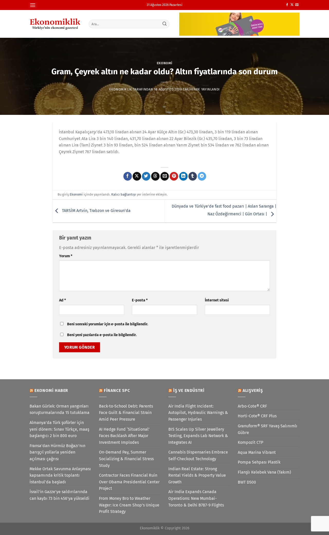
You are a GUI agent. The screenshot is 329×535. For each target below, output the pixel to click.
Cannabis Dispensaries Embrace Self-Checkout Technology (198, 455)
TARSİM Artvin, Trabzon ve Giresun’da (96, 210)
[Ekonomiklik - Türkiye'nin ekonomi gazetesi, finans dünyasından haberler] (55, 23)
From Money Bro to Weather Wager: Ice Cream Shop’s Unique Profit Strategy (129, 505)
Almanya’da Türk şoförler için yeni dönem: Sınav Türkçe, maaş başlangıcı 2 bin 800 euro (59, 429)
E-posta (140, 300)
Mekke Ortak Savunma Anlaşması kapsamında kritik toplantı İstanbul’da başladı (60, 475)
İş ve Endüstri (189, 390)
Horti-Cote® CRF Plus (257, 415)
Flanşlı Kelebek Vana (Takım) (264, 472)
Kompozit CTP (250, 442)
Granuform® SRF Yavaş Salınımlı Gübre (267, 429)
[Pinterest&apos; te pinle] (174, 176)
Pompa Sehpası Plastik (259, 462)
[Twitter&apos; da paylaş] (146, 176)
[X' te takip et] (292, 5)
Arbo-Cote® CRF (252, 406)
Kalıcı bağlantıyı (123, 194)
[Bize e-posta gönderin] (296, 5)
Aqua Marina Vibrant (257, 452)
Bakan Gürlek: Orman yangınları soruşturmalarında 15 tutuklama (59, 409)
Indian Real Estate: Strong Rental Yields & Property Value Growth (197, 475)
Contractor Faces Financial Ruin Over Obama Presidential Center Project (129, 482)
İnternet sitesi (217, 300)
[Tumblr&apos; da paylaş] (192, 176)
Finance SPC (117, 390)
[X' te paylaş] (137, 176)
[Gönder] (164, 24)
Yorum (65, 256)
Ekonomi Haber (51, 390)
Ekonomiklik (120, 89)
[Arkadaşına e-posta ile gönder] (164, 176)
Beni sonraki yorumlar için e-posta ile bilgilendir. (107, 324)
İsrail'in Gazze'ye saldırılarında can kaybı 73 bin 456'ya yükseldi (59, 495)
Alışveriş (253, 390)
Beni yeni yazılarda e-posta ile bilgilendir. (101, 335)
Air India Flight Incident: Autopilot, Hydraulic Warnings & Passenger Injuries (198, 413)
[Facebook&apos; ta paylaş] (127, 176)
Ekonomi (164, 63)
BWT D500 (247, 482)
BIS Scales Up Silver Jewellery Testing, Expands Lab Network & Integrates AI (198, 436)
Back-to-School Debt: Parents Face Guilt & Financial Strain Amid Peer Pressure (126, 413)
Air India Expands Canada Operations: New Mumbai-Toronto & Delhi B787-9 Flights (196, 498)
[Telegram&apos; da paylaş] (202, 176)
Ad (62, 300)
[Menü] (33, 5)
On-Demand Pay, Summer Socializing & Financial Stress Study (126, 459)
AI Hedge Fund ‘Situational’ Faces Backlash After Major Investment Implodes (124, 436)
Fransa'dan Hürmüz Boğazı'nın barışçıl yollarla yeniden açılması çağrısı (57, 452)
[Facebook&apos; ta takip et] (287, 5)
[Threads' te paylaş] (155, 176)
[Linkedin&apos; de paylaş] (183, 176)
